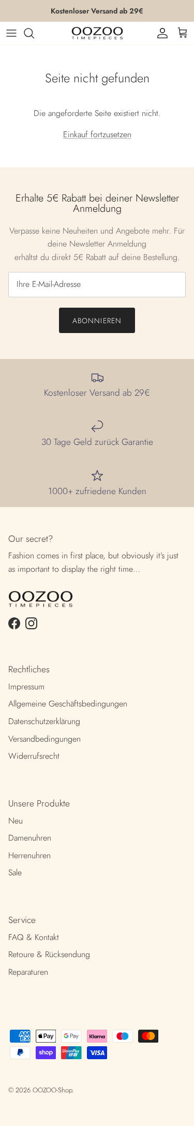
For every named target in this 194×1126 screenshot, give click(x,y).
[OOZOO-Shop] (97, 33)
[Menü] (11, 33)
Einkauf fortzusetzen (97, 134)
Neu (15, 821)
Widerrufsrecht (33, 756)
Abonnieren (97, 320)
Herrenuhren (29, 855)
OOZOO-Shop (52, 1090)
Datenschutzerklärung (44, 721)
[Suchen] (34, 33)
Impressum (26, 686)
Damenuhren (29, 838)
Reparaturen (28, 972)
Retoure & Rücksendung (49, 954)
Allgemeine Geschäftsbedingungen (67, 704)
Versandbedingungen (44, 739)
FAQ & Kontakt (33, 937)
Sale (15, 872)
